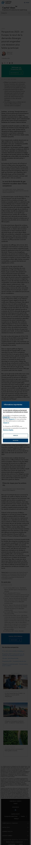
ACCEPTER (15, 440)
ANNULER (15, 435)
